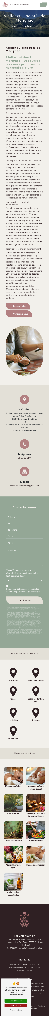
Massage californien (33, 993)
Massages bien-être (16, 968)
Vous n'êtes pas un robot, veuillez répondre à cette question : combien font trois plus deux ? (22, 573)
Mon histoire (22, 964)
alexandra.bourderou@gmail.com (24, 485)
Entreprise (29, 968)
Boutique (20, 971)
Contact (29, 971)
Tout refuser (15, 1005)
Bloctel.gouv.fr (16, 633)
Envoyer (27, 600)
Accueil (13, 964)
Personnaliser (16, 1010)
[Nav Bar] (43, 4)
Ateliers (37, 968)
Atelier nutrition (38, 990)
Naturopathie (34, 964)
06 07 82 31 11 (24, 458)
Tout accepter (16, 1001)
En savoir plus (19, 306)
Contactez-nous (20, 314)
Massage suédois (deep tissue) (32, 984)
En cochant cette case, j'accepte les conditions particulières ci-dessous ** (23, 590)
